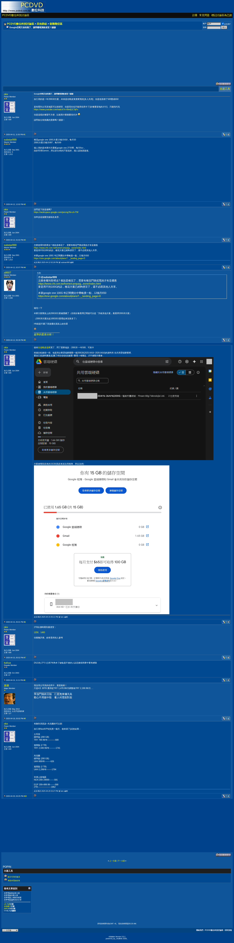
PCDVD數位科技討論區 (15, 15)
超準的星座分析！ (44, 334)
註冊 (194, 15)
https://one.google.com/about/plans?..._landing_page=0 (59, 258)
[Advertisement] (99, 53)
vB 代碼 (7, 904)
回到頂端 (228, 930)
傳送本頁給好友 (14, 880)
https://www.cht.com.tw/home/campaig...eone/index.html (60, 248)
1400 (42, 632)
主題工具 (225, 88)
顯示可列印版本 (14, 877)
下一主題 (121, 861)
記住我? (227, 24)
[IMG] (6, 908)
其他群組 (42, 23)
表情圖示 (7, 906)
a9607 (7, 272)
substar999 (10, 139)
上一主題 (112, 861)
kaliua (7, 662)
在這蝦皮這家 (44, 347)
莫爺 (6, 685)
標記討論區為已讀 (221, 15)
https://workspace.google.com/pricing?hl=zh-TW (56, 212)
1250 (36, 632)
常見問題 (204, 15)
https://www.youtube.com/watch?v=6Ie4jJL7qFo (56, 109)
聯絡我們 (199, 930)
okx (6, 94)
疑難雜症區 (56, 23)
